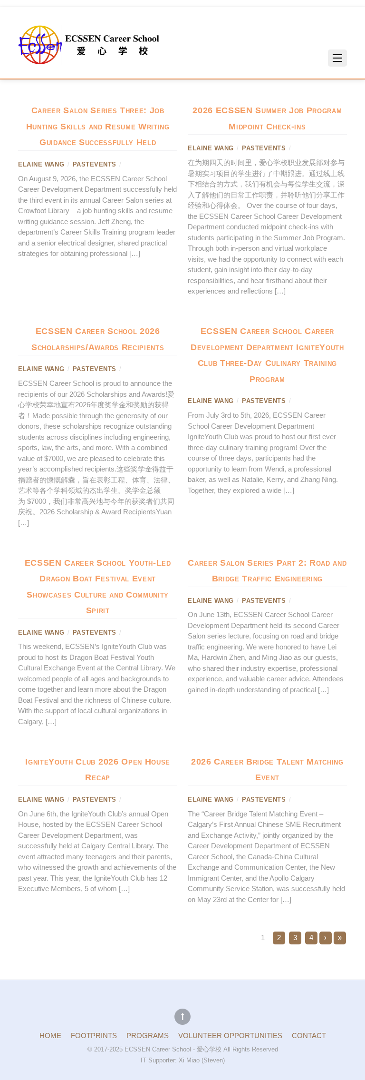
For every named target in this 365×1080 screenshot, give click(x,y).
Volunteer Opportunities (230, 1035)
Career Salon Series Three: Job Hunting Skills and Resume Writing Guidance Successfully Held (98, 126)
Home (50, 1035)
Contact (309, 1035)
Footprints (94, 1035)
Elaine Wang (41, 164)
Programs (147, 1035)
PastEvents (94, 164)
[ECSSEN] (89, 61)
